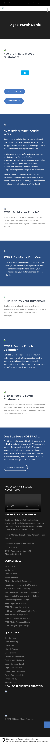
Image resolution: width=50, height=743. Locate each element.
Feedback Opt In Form (14, 660)
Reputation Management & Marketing (21, 585)
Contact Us (10, 645)
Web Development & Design (17, 600)
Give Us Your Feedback (14, 657)
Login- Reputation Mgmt (15, 671)
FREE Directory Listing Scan (17, 607)
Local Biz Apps (11, 574)
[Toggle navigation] (45, 10)
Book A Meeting (16, 468)
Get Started (14, 91)
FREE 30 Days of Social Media (17, 618)
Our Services (10, 638)
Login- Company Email (14, 664)
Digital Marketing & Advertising (18, 581)
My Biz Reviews (11, 577)
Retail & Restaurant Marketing (17, 589)
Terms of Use (10, 683)
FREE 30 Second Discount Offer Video (21, 611)
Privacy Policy (11, 679)
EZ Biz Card (10, 566)
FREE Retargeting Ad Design (17, 626)
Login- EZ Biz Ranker (13, 668)
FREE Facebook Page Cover (16, 615)
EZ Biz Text (9, 570)
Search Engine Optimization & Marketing (22, 592)
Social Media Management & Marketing (21, 596)
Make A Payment (12, 649)
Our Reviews (10, 653)
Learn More (14, 101)
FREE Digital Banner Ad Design (18, 622)
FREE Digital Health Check (16, 604)
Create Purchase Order (15, 675)
